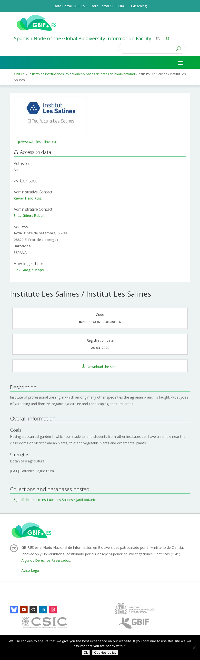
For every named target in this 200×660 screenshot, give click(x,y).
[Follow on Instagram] (53, 609)
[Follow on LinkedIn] (43, 609)
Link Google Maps (29, 270)
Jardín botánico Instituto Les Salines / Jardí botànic (56, 499)
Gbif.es (19, 74)
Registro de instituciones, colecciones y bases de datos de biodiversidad (81, 74)
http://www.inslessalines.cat (35, 141)
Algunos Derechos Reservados (45, 560)
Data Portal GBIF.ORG (108, 6)
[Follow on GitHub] (33, 609)
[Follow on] (14, 609)
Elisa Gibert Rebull (29, 215)
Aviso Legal (30, 570)
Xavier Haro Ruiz (28, 198)
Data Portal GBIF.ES (69, 6)
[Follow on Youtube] (24, 609)
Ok (86, 652)
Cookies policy (105, 652)
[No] (193, 647)
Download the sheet (103, 366)
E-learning (139, 6)
